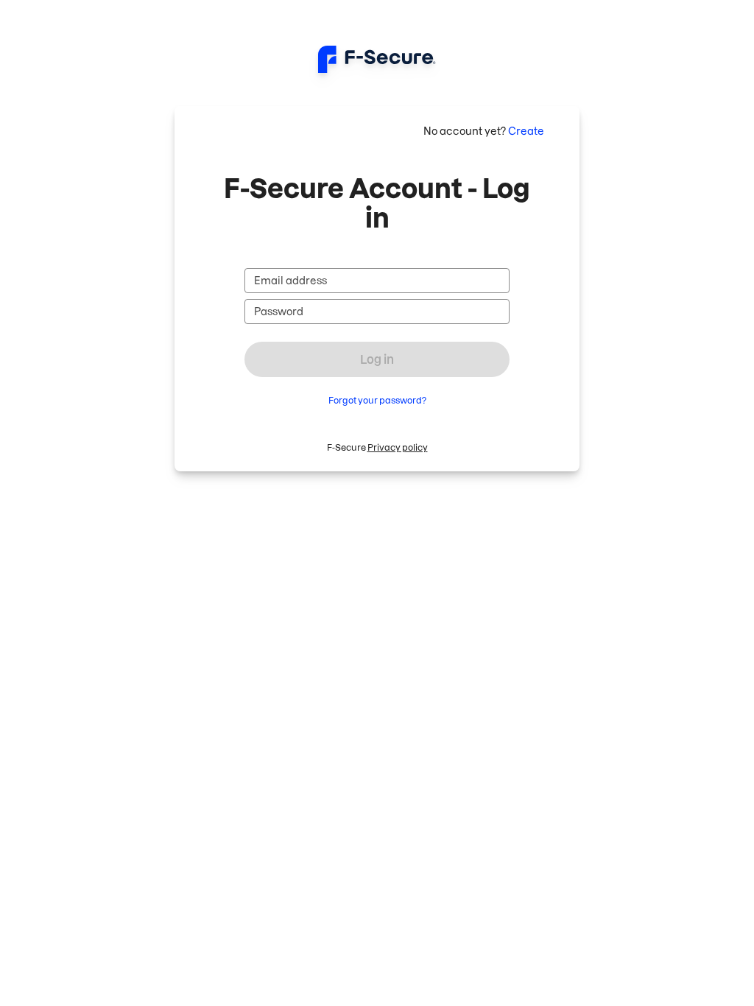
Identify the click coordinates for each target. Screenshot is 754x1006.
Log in (377, 359)
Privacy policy (397, 447)
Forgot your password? (377, 400)
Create (526, 131)
